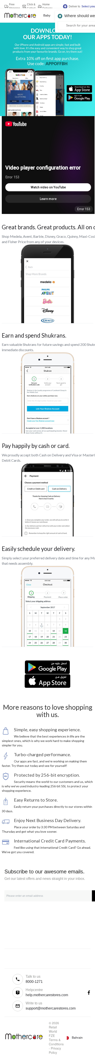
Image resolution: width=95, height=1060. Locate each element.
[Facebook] (89, 992)
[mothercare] (22, 15)
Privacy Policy (55, 1050)
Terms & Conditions (56, 1042)
